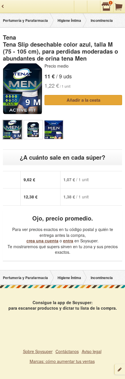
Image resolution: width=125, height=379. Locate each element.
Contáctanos (67, 351)
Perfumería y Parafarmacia (25, 20)
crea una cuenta (42, 241)
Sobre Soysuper (38, 351)
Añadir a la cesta (83, 100)
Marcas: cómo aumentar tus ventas (62, 361)
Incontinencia (102, 20)
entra (68, 241)
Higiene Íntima (69, 20)
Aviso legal (91, 351)
